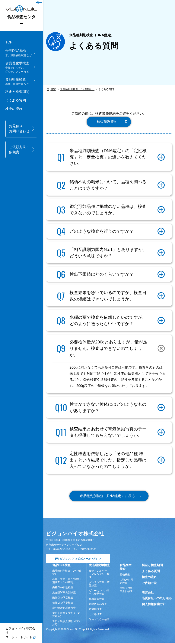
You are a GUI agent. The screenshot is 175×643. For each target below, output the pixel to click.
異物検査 (125, 574)
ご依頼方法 (149, 583)
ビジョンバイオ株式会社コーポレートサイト (20, 633)
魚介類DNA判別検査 (64, 592)
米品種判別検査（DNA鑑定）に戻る (107, 496)
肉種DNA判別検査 (62, 587)
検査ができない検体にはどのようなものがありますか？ (108, 407)
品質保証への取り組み (157, 598)
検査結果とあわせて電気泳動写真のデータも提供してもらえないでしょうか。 (108, 432)
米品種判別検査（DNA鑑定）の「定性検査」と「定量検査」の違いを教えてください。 (108, 157)
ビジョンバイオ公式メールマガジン (80, 558)
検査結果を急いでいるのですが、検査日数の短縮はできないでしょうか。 (108, 295)
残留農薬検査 (96, 598)
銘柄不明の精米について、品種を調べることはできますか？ (108, 184)
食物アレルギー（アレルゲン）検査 (99, 574)
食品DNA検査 (61, 565)
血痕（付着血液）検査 (126, 590)
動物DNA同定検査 (62, 597)
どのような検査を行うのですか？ (102, 231)
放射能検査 (95, 609)
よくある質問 (15, 100)
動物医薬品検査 (98, 604)
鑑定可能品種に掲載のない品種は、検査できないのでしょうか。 (108, 209)
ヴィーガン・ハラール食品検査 (99, 592)
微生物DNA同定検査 (64, 607)
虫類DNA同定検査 (126, 581)
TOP (8, 42)
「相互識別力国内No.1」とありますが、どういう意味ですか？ (108, 252)
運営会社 (148, 592)
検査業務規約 (107, 122)
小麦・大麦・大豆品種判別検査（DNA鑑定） (66, 581)
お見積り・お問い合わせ (19, 128)
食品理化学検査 (99, 565)
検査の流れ (13, 109)
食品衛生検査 (126, 567)
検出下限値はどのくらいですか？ (102, 274)
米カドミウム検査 (99, 619)
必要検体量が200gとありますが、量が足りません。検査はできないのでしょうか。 (108, 348)
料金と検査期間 (17, 92)
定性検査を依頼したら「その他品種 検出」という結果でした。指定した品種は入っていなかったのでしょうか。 (108, 460)
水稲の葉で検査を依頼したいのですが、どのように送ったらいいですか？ (108, 320)
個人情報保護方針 (154, 604)
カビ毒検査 (95, 614)
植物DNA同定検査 (62, 602)
